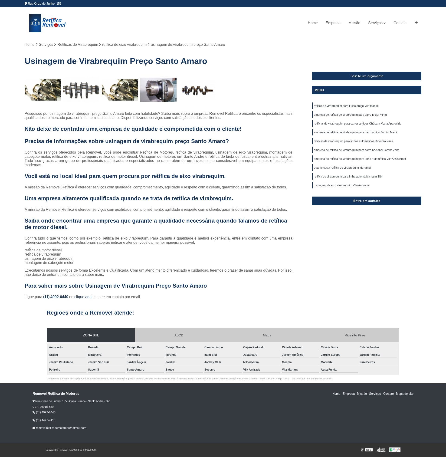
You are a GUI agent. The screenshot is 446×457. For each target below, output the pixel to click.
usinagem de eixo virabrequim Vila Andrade (341, 185)
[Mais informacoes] (416, 23)
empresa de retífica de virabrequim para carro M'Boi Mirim (350, 114)
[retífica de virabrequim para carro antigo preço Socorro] (197, 90)
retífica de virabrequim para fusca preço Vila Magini (346, 106)
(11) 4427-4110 (45, 420)
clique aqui (83, 297)
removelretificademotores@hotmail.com (60, 428)
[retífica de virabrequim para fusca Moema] (158, 90)
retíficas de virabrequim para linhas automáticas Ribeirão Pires (353, 141)
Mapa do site (404, 393)
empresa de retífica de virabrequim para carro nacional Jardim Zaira (357, 150)
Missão (354, 23)
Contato (400, 23)
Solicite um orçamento (367, 76)
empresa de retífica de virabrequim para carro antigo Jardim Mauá (355, 132)
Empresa (333, 23)
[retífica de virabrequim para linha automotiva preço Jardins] (81, 90)
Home (313, 23)
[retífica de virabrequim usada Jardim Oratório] (43, 90)
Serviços (375, 23)
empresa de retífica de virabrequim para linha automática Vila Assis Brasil (360, 159)
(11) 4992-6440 (56, 297)
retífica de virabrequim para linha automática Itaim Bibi (348, 176)
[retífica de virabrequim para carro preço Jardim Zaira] (120, 90)
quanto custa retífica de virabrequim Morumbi (342, 167)
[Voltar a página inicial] (48, 23)
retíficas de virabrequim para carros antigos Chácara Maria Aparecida (357, 123)
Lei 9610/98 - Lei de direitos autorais (311, 378)
